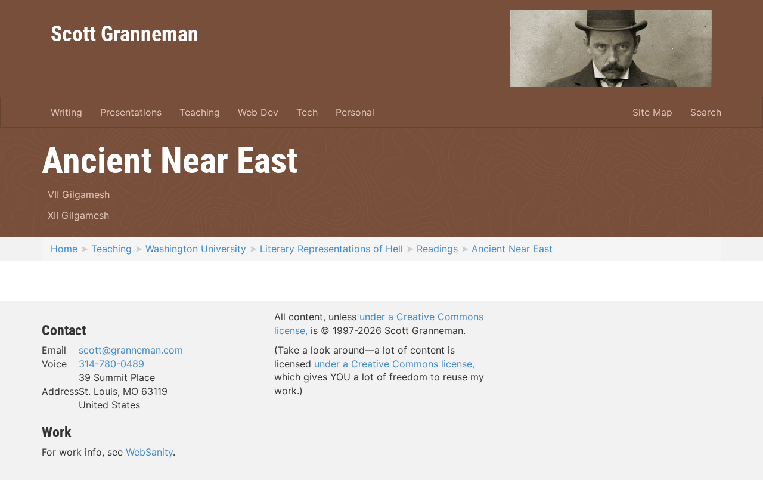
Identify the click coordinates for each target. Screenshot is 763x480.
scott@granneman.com (131, 350)
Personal (355, 112)
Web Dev (258, 112)
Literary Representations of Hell (331, 249)
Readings (437, 249)
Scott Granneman (124, 32)
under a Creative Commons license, (394, 364)
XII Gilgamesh (78, 215)
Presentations (131, 112)
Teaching (199, 112)
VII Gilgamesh (79, 194)
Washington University (195, 249)
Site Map (652, 112)
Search (705, 112)
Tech (307, 112)
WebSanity (149, 452)
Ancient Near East (512, 249)
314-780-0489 (111, 364)
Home (64, 249)
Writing (66, 112)
